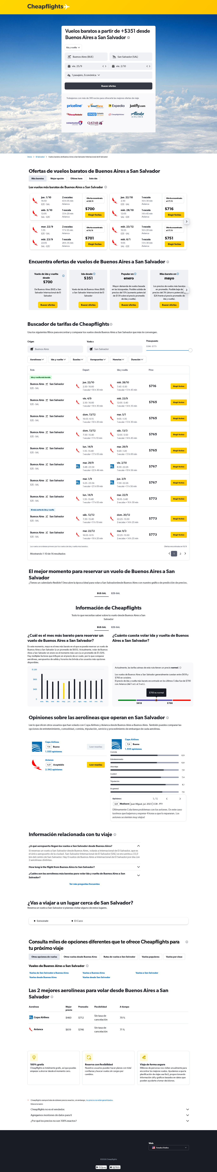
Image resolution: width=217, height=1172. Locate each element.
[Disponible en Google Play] (101, 1168)
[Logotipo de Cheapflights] (45, 6)
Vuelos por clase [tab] (174, 956)
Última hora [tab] (76, 178)
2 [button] (180, 553)
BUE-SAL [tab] (101, 593)
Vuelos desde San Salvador (96, 977)
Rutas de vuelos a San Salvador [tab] (119, 956)
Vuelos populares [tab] (150, 956)
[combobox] (73, 47)
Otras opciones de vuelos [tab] (44, 956)
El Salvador (40, 157)
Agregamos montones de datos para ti (51, 1115)
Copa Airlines (52, 742)
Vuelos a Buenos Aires (94, 973)
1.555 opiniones (53, 751)
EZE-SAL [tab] (115, 593)
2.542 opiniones (53, 769)
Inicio (29, 157)
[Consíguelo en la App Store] (114, 1168)
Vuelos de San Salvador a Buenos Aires (49, 973)
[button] (128, 38)
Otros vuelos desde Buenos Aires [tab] (80, 956)
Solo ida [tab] (93, 178)
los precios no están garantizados (99, 1100)
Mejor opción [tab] (57, 178)
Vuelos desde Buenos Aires (43, 977)
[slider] (190, 350)
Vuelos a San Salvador (147, 973)
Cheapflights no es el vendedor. (48, 1109)
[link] (48, 305)
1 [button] (174, 553)
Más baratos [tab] (37, 178)
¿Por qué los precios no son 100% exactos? (54, 1120)
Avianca (49, 760)
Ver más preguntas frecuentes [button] (84, 884)
